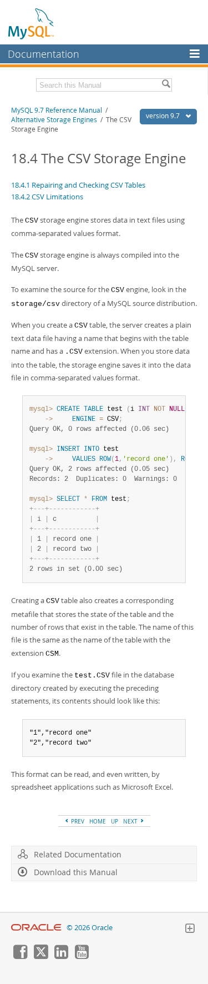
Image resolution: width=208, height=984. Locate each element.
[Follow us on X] (40, 956)
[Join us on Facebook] (20, 956)
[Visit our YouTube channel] (81, 956)
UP (114, 821)
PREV (76, 821)
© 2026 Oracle (90, 927)
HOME (97, 821)
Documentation (43, 54)
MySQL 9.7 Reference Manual (56, 110)
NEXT (131, 821)
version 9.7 (163, 116)
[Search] (165, 85)
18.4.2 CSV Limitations (47, 197)
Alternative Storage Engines (54, 120)
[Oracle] (36, 927)
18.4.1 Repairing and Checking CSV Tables (78, 185)
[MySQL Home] (32, 23)
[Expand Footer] (189, 929)
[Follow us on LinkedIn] (61, 956)
